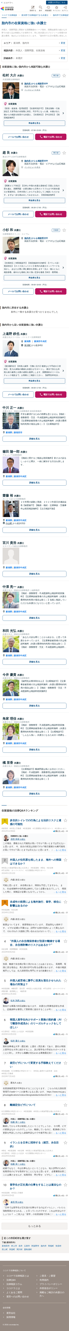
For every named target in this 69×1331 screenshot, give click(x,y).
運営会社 (10, 1313)
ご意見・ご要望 (47, 1275)
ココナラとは (13, 1288)
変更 (63, 43)
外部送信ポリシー (49, 1288)
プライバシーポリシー (51, 1284)
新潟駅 (27, 345)
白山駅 (9, 523)
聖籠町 (51, 1246)
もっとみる (34, 1226)
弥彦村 (58, 1246)
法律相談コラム (14, 1284)
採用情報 (10, 1317)
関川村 (19, 1249)
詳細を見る (34, 438)
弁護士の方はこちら (56, 2)
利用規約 (44, 1280)
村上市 (14, 1246)
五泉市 (27, 1246)
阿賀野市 (35, 1246)
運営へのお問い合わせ (17, 1296)
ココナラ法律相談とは (17, 1275)
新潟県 (27, 341)
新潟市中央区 (40, 341)
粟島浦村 (28, 1249)
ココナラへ (8, 3)
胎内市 (27, 83)
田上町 (5, 1249)
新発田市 (18, 432)
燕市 (20, 1246)
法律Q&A (10, 1280)
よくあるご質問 (14, 1292)
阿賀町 (12, 1249)
